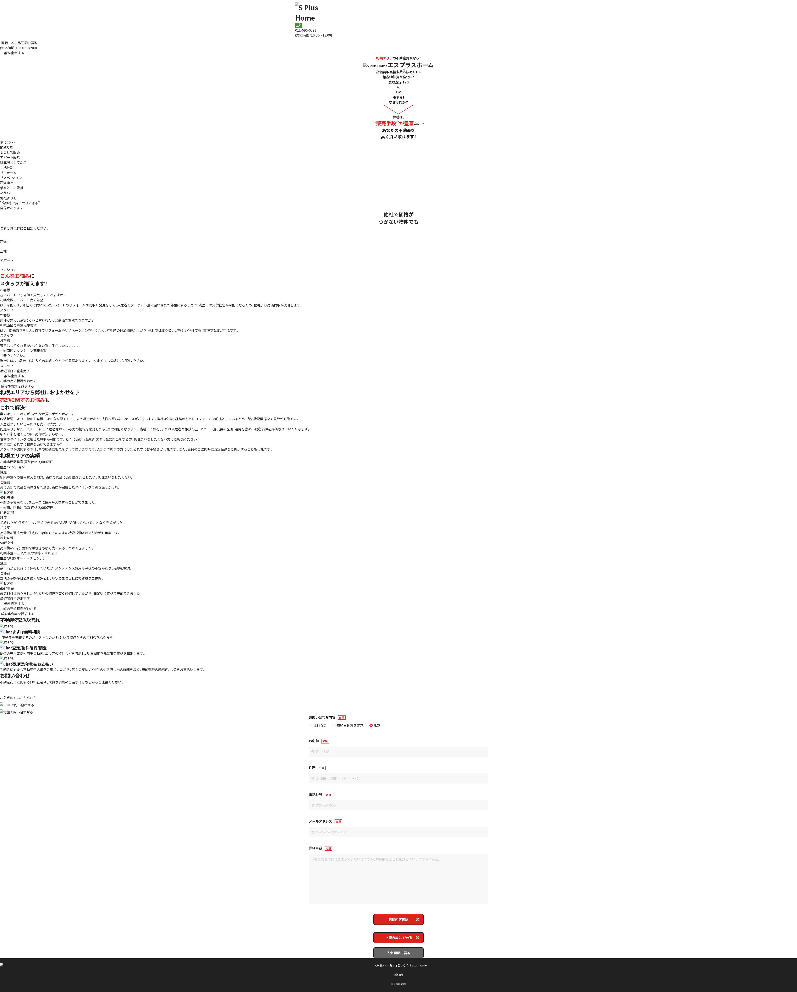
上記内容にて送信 (398, 937)
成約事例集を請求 (350, 725)
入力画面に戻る (398, 952)
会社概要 (398, 974)
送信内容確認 (398, 919)
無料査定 (319, 725)
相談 (377, 725)
